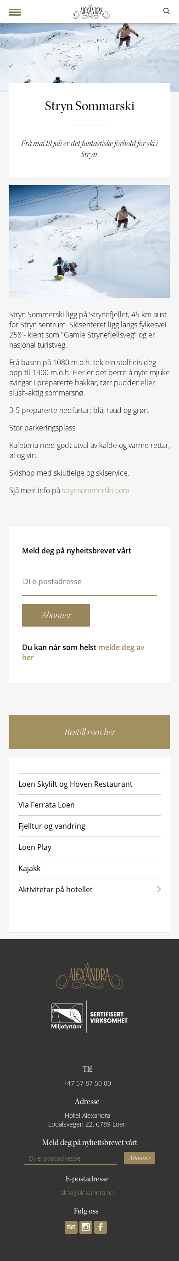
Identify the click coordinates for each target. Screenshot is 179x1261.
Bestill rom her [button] (89, 732)
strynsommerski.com (95, 490)
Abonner (140, 1158)
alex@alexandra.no (87, 1192)
